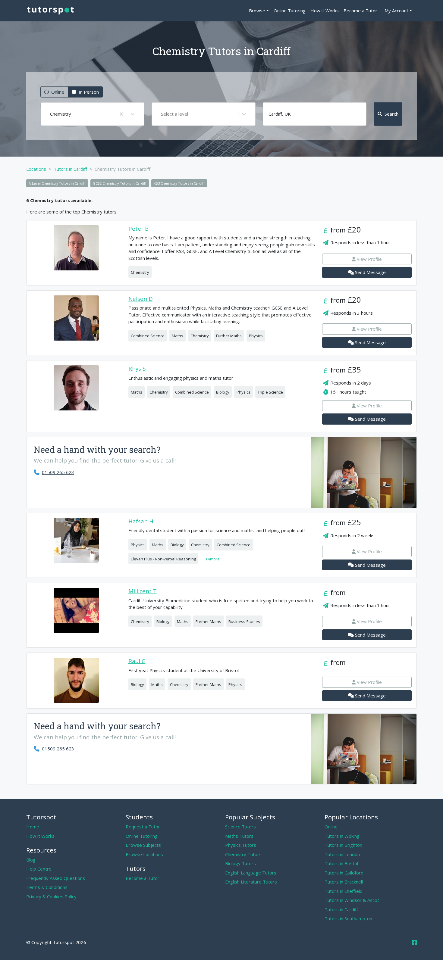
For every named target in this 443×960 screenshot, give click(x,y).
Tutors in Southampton (348, 918)
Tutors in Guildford (344, 873)
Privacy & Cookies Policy (51, 896)
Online (57, 92)
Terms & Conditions (47, 887)
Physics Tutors (240, 845)
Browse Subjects (143, 845)
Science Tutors (240, 827)
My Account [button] (396, 11)
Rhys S (137, 368)
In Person (89, 92)
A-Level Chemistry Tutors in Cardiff (57, 183)
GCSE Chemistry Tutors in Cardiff (119, 183)
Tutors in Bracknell (344, 882)
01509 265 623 (58, 472)
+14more (211, 559)
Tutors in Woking (342, 836)
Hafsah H (140, 521)
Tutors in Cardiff (341, 909)
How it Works (324, 11)
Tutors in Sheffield (344, 891)
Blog (31, 860)
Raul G (137, 661)
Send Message (370, 272)
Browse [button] (257, 11)
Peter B (138, 228)
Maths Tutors (239, 836)
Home (32, 827)
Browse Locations (144, 854)
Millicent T (142, 591)
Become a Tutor (360, 11)
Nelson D (140, 298)
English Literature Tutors (251, 882)
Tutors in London (342, 854)
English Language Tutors (250, 873)
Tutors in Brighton (343, 845)
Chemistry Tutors (243, 854)
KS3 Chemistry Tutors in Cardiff (179, 183)
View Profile (369, 259)
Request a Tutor (143, 827)
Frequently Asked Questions (55, 878)
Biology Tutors (240, 863)
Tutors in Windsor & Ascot (352, 900)
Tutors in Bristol (341, 863)
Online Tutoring (290, 11)
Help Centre (39, 869)
